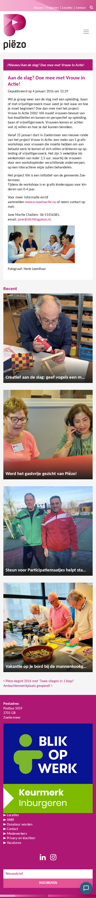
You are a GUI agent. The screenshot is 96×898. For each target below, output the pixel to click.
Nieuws (38, 8)
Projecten (52, 8)
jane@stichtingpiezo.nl (34, 219)
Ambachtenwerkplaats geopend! (27, 686)
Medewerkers (17, 834)
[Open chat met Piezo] (86, 888)
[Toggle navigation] (86, 31)
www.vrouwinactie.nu (40, 202)
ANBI (10, 820)
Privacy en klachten (21, 838)
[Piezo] (15, 32)
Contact (81, 8)
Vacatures (14, 843)
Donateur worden (19, 824)
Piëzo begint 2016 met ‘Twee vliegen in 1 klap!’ (39, 681)
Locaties (67, 8)
